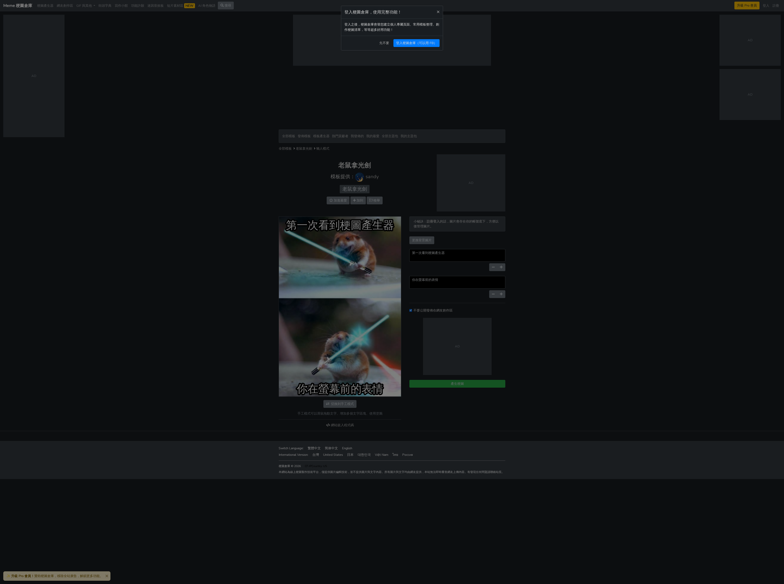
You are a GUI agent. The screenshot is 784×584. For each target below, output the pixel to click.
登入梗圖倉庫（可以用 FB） (416, 43)
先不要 (384, 43)
